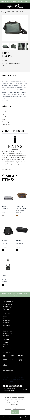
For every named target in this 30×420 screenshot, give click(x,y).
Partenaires (6, 322)
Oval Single (5, 208)
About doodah (7, 320)
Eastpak (5, 206)
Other (21, 11)
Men (13, 11)
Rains (5, 53)
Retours (5, 346)
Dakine (18, 241)
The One (4, 243)
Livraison (5, 342)
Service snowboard (8, 349)
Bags (17, 11)
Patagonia (20, 206)
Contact (5, 316)
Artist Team (6, 335)
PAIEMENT (6, 352)
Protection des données (9, 390)
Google (11, 381)
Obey (4, 276)
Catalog (8, 11)
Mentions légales (11, 388)
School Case (19, 243)
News (4, 329)
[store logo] (15, 6)
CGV (17, 388)
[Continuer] (28, 46)
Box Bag (5, 13)
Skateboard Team (8, 331)
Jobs (4, 318)
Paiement (5, 344)
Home (2, 11)
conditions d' (21, 379)
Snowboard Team (8, 333)
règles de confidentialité (9, 379)
